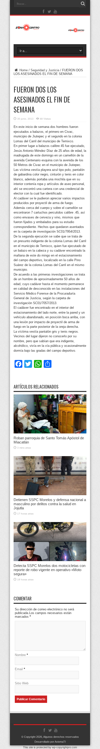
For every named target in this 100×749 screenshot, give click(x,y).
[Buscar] (82, 3)
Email (19, 669)
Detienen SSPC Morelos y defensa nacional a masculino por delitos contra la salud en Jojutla (50, 504)
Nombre (20, 655)
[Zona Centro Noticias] (50, 30)
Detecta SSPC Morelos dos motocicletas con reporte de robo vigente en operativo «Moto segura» (49, 570)
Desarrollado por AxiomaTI (50, 741)
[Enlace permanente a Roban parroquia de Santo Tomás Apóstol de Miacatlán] (50, 432)
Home (23, 70)
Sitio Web (21, 683)
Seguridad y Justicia (45, 70)
